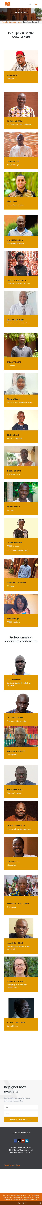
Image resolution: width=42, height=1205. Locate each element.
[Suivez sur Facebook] (15, 1140)
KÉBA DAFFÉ (12, 201)
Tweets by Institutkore (12, 1165)
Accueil (4, 22)
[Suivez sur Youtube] (23, 1140)
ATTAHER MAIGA (14, 679)
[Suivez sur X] (19, 1140)
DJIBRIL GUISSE (13, 161)
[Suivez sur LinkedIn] (26, 1140)
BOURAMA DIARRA (15, 121)
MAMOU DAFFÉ (13, 75)
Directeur (10, 78)
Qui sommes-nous (14, 22)
